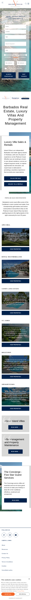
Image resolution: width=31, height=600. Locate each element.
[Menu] (2, 2)
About (3, 545)
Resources (5, 549)
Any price (15, 57)
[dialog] (15, 588)
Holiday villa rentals (15, 184)
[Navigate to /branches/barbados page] (28, 4)
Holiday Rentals (18, 16)
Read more (14, 451)
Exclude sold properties (15, 68)
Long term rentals (15, 18)
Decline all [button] (22, 594)
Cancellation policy (7, 570)
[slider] (15, 55)
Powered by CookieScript (15, 598)
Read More (14, 427)
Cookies (4, 566)
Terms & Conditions (7, 561)
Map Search (24, 75)
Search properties (8, 75)
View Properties (15, 249)
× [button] (29, 579)
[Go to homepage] (15, 3)
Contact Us (5, 553)
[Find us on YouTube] (16, 535)
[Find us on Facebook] (4, 535)
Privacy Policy (6, 557)
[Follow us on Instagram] (10, 535)
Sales (8, 16)
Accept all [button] (8, 594)
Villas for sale (15, 178)
